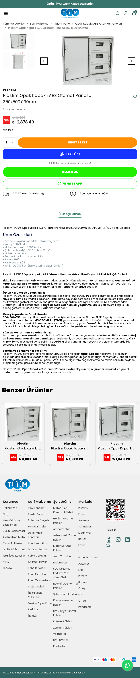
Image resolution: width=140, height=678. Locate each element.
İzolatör (32, 615)
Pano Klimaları (37, 574)
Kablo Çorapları (37, 555)
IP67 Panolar (36, 508)
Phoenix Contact (89, 557)
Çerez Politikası (12, 543)
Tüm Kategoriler (14, 23)
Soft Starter (60, 640)
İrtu (80, 551)
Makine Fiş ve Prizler (40, 603)
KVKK (6, 562)
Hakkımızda (10, 508)
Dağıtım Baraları (38, 549)
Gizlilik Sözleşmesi (14, 549)
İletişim (7, 568)
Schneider (84, 526)
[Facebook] (108, 539)
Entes (81, 514)
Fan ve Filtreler (37, 526)
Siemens (83, 520)
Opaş (81, 588)
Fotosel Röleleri (62, 621)
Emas (81, 545)
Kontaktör (59, 646)
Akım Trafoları (62, 556)
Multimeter (60, 562)
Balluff (82, 539)
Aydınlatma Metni (14, 537)
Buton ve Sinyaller (39, 520)
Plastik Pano (62, 23)
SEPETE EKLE (77, 142)
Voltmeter (59, 634)
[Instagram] (118, 539)
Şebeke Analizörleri (65, 594)
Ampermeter (61, 529)
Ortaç (82, 601)
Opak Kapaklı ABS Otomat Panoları (98, 23)
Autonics (84, 563)
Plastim (83, 508)
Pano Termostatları (40, 580)
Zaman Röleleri (62, 627)
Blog (5, 514)
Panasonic (85, 607)
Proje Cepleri (36, 586)
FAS (80, 594)
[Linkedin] (127, 539)
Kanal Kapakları (37, 543)
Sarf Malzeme (39, 23)
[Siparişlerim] (126, 13)
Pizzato (82, 576)
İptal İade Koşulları (14, 555)
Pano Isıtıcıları (36, 568)
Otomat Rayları (37, 562)
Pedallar (33, 609)
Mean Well (85, 533)
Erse (80, 570)
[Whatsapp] (108, 544)
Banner (82, 582)
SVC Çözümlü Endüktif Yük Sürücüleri (62, 573)
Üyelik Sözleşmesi (14, 531)
